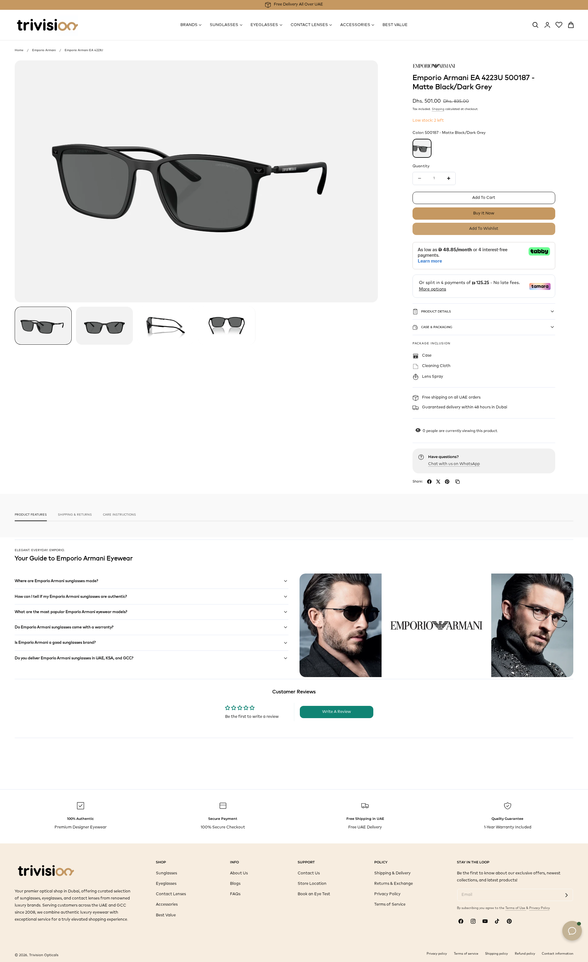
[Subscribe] (566, 895)
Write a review (336, 712)
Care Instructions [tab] (119, 514)
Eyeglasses (166, 884)
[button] (535, 25)
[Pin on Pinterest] (447, 481)
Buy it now (483, 213)
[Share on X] (438, 481)
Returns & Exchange (393, 884)
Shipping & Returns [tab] (75, 514)
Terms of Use (515, 908)
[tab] (43, 326)
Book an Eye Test (314, 894)
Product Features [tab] (31, 514)
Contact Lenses (171, 894)
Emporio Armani (44, 50)
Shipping (438, 109)
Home (19, 50)
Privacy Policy (387, 894)
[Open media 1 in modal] (367, 70)
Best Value (166, 915)
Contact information (557, 953)
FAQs (235, 894)
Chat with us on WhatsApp (454, 464)
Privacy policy (437, 953)
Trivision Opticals (43, 955)
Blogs (235, 884)
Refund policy (525, 953)
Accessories (167, 905)
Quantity (421, 166)
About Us (239, 873)
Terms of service (466, 953)
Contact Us (309, 873)
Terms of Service (389, 905)
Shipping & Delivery (392, 873)
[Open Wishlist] (559, 25)
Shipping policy (496, 953)
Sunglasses (166, 873)
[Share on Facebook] (429, 481)
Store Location (312, 884)
